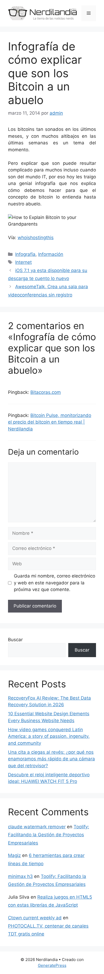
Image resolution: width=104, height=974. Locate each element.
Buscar (15, 639)
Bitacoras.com (45, 392)
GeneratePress (52, 965)
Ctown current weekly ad (35, 917)
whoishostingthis (36, 237)
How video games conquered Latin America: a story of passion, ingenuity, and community (49, 736)
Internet (23, 262)
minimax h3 (20, 876)
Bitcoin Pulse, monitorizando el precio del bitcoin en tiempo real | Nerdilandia (49, 422)
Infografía (25, 254)
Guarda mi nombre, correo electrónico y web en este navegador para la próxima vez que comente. (54, 582)
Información (50, 254)
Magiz (14, 855)
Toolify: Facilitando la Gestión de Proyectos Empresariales (48, 835)
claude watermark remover (37, 826)
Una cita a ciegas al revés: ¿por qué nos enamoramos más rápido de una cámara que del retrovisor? (51, 758)
